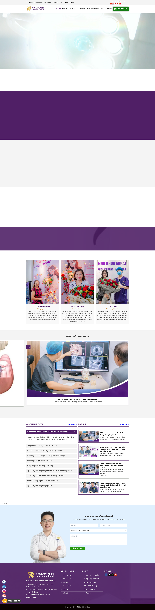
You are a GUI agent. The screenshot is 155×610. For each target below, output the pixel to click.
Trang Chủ (57, 8)
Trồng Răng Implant (91, 584)
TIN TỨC (66, 591)
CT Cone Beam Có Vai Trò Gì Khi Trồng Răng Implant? (77, 401)
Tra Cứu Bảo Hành (92, 8)
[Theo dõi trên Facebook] (106, 576)
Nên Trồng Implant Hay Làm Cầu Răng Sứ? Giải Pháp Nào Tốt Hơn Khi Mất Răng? (112, 451)
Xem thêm (71, 426)
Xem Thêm (123, 426)
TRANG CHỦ (67, 577)
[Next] (33, 187)
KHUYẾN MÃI (67, 588)
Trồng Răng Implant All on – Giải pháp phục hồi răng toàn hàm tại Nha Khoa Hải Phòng (113, 487)
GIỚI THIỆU (67, 580)
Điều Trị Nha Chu (90, 591)
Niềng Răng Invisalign (91, 577)
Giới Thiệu (65, 8)
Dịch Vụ (72, 8)
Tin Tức (102, 8)
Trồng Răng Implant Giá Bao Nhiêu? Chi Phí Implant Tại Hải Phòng (111, 467)
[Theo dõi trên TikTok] (109, 576)
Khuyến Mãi (81, 8)
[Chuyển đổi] (74, 433)
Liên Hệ (126, 1)
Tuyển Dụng (118, 1)
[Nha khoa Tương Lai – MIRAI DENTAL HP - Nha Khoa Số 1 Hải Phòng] (35, 8)
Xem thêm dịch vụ (31, 90)
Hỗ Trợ (111, 1)
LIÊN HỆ (65, 595)
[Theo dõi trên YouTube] (115, 576)
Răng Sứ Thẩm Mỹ (90, 588)
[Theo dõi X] (112, 576)
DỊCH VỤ (66, 584)
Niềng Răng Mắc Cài (91, 580)
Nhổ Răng (87, 595)
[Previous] (28, 187)
